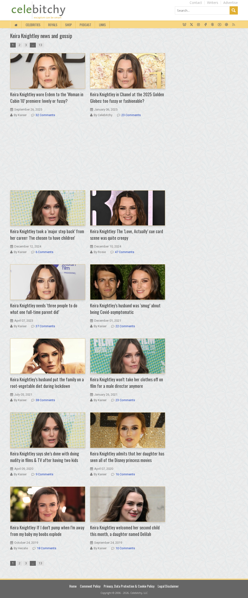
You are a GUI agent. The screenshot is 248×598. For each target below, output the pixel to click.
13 (40, 45)
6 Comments (44, 252)
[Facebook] (205, 24)
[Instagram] (198, 24)
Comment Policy (90, 586)
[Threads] (212, 24)
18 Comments (46, 548)
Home (73, 586)
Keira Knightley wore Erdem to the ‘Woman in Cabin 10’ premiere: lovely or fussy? (46, 97)
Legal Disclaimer (168, 586)
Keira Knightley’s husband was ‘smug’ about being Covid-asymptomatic (125, 308)
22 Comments (125, 326)
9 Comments (44, 474)
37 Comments (45, 326)
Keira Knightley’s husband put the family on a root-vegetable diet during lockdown (47, 382)
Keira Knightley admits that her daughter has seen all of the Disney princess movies (127, 456)
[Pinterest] (226, 24)
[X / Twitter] (191, 24)
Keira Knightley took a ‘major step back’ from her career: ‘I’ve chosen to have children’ (47, 234)
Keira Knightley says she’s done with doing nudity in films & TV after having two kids (44, 456)
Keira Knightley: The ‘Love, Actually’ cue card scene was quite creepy (126, 234)
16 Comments (125, 474)
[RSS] (233, 24)
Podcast (85, 24)
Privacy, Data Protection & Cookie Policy (129, 586)
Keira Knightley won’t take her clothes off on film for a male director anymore (126, 382)
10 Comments (125, 548)
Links (102, 24)
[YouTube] (219, 24)
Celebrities (33, 24)
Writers (212, 2)
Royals (52, 24)
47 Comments (124, 252)
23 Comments (131, 115)
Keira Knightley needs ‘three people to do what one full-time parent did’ (43, 308)
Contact (196, 2)
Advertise (230, 2)
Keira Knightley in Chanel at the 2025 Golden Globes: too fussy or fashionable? (127, 97)
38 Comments (45, 400)
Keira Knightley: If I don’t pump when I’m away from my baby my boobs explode (47, 530)
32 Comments (45, 115)
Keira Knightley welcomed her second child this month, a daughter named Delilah (125, 530)
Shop (68, 24)
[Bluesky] (184, 24)
